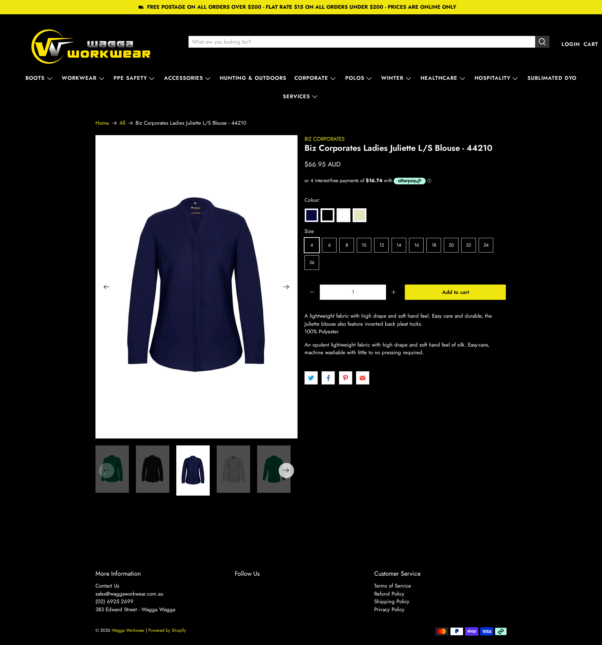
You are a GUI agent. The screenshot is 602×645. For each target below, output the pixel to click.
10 (364, 245)
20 (451, 245)
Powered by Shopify (167, 630)
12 (381, 245)
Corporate (311, 78)
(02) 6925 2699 (114, 601)
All (122, 123)
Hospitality (492, 78)
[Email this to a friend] (362, 377)
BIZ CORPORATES (324, 139)
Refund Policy (389, 594)
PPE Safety (130, 78)
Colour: (312, 199)
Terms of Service (392, 586)
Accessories (183, 78)
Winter (392, 78)
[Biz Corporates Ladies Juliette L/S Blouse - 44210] (196, 286)
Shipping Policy (391, 601)
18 (434, 245)
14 (398, 245)
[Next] (286, 286)
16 (416, 245)
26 (311, 262)
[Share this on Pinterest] (345, 377)
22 (468, 245)
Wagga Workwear (128, 630)
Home (102, 123)
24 (486, 245)
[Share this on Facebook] (328, 377)
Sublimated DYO (552, 78)
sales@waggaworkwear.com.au (129, 594)
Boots (35, 78)
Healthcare (438, 78)
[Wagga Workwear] (91, 44)
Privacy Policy (389, 609)
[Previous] (106, 286)
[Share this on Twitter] (311, 377)
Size (309, 231)
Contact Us (107, 586)
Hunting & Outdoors (253, 78)
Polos (354, 78)
